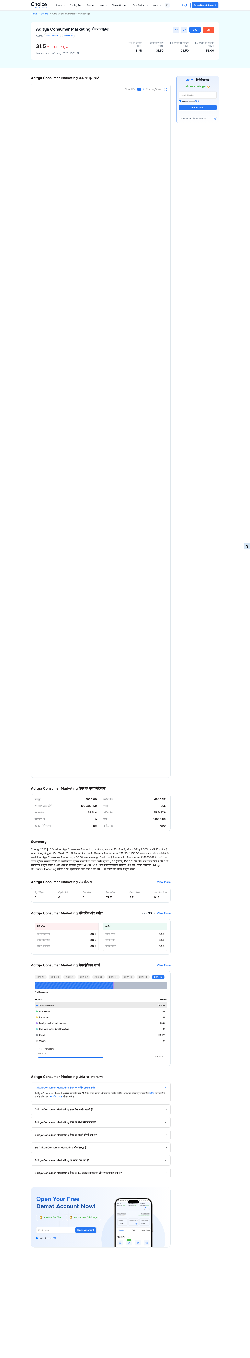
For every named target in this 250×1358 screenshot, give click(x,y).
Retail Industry (52, 35)
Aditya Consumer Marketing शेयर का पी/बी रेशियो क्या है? (66, 1135)
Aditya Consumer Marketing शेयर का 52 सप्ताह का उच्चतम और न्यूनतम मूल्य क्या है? (78, 1173)
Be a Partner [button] (139, 5)
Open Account (85, 1230)
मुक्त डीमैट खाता (55, 1096)
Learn (101, 5)
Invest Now (197, 107)
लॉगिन (151, 1093)
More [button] (155, 5)
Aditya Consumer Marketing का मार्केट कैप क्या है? (62, 1160)
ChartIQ (130, 89)
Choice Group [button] (119, 5)
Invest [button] (59, 5)
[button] (176, 30)
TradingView (153, 89)
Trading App (76, 5)
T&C (54, 1238)
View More (164, 882)
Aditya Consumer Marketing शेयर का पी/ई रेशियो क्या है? (65, 1122)
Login (185, 5)
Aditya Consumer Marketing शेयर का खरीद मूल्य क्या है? (65, 1087)
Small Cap (68, 35)
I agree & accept (47, 1238)
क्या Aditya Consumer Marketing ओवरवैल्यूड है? (61, 1147)
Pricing (90, 5)
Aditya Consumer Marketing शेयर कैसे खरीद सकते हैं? (64, 1109)
